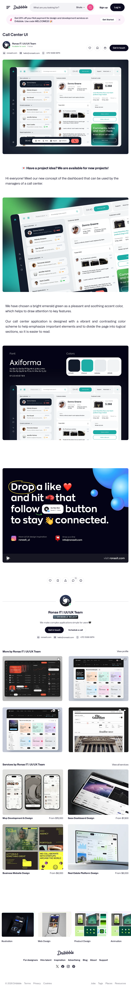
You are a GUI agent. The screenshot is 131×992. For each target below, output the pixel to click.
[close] (119, 19)
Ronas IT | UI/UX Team (24, 43)
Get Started (108, 19)
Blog (85, 960)
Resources (120, 983)
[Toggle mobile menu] (8, 7)
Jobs (93, 983)
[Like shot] (90, 48)
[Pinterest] (73, 966)
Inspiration (60, 960)
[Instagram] (68, 966)
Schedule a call (75, 630)
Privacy (37, 983)
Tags (100, 983)
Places (108, 983)
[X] (57, 966)
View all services (120, 764)
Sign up (104, 7)
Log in (117, 7)
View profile (122, 651)
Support (103, 960)
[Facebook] (62, 966)
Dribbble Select (67, 617)
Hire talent (45, 960)
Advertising (74, 960)
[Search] (90, 7)
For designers (30, 960)
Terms (27, 983)
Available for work (19, 46)
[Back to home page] (20, 7)
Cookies (47, 983)
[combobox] (52, 7)
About (93, 960)
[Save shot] (97, 48)
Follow (30, 46)
